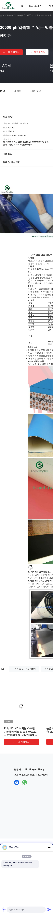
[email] (16, 782)
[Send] (49, 909)
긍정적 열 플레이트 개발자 (24, 669)
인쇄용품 (19, 15)
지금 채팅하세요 (11, 52)
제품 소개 (9, 15)
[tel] (32, 782)
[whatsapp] (24, 782)
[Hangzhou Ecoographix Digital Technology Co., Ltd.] (8, 5)
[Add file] (4, 909)
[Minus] (49, 847)
